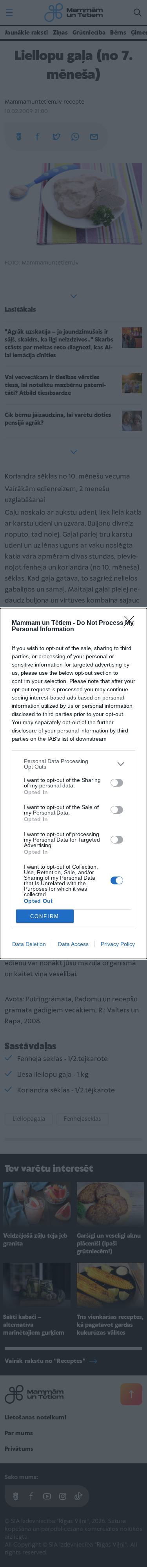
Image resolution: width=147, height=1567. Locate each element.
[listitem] (73, 763)
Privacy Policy (118, 944)
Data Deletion (29, 944)
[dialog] (73, 783)
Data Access (73, 944)
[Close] (131, 623)
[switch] (117, 783)
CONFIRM (44, 916)
